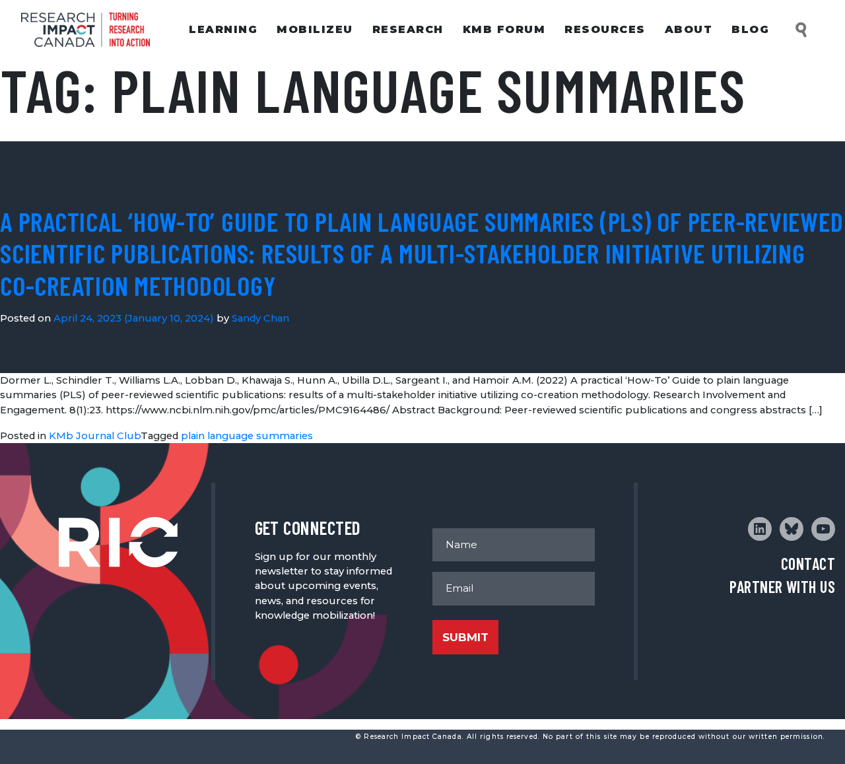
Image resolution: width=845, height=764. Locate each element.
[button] (802, 30)
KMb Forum (504, 29)
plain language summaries (247, 436)
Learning (223, 29)
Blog (750, 29)
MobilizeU (315, 29)
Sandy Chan (260, 318)
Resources (605, 29)
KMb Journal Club (95, 436)
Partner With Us (782, 586)
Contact (808, 563)
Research (408, 29)
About (689, 29)
